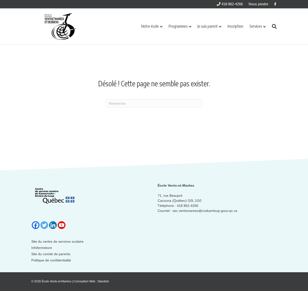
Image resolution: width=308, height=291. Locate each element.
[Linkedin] (53, 225)
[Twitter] (44, 225)
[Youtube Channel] (61, 225)
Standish (103, 281)
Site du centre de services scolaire (57, 241)
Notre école (150, 26)
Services (256, 26)
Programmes (178, 26)
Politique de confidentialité (51, 260)
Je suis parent (208, 26)
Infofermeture (41, 248)
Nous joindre (258, 4)
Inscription (235, 26)
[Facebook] (35, 225)
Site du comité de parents (50, 254)
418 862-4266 (231, 4)
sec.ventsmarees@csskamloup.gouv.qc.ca (205, 211)
